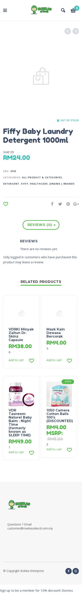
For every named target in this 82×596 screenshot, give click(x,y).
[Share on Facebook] (51, 204)
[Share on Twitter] (59, 204)
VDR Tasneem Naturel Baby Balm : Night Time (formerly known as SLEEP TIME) (20, 422)
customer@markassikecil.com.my (30, 528)
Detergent (11, 183)
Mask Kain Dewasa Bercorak (55, 332)
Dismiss (67, 590)
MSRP (53, 433)
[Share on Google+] (75, 204)
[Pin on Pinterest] (67, 204)
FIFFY (24, 183)
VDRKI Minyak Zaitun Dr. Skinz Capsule (21, 334)
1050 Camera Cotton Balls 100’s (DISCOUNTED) (59, 415)
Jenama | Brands (62, 183)
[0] (73, 11)
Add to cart (16, 360)
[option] (41, 76)
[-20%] (59, 394)
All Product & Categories (42, 177)
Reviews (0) (40, 225)
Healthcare (39, 183)
